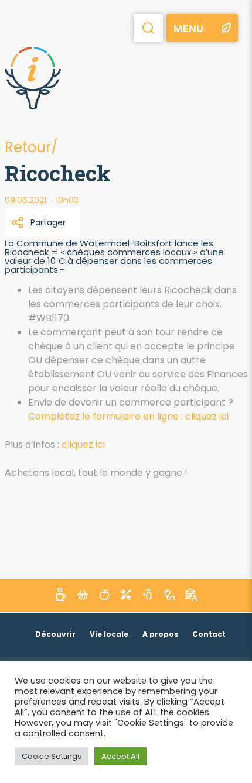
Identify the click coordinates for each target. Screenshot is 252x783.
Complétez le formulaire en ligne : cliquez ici (128, 416)
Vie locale (109, 634)
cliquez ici (83, 444)
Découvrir (55, 634)
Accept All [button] (120, 756)
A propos (160, 634)
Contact (209, 634)
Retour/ (31, 147)
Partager (48, 222)
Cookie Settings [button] (51, 756)
